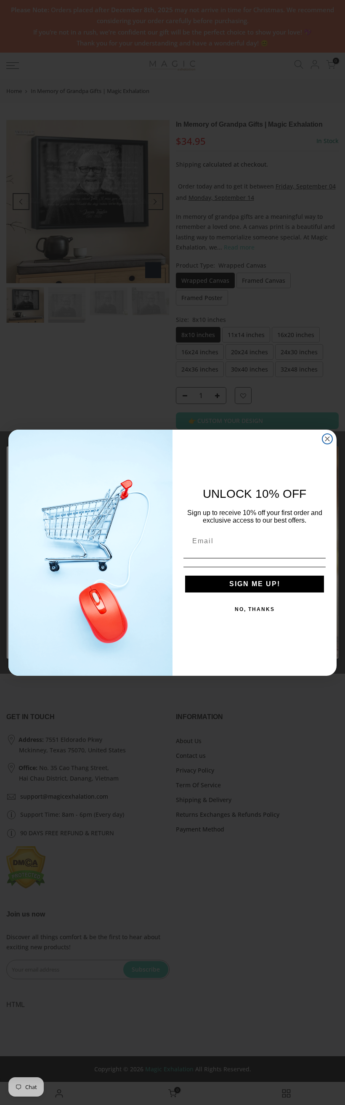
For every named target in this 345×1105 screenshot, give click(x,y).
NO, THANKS (255, 609)
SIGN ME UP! (254, 583)
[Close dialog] (327, 439)
